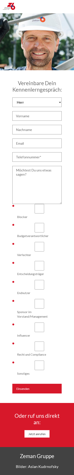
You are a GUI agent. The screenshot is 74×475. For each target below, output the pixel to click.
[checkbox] (37, 290)
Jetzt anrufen (37, 434)
